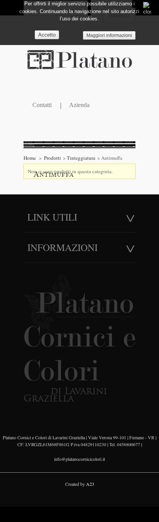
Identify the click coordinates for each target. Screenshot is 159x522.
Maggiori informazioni (109, 35)
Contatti (42, 105)
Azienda (79, 105)
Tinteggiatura (81, 157)
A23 (90, 484)
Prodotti (52, 157)
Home (30, 157)
